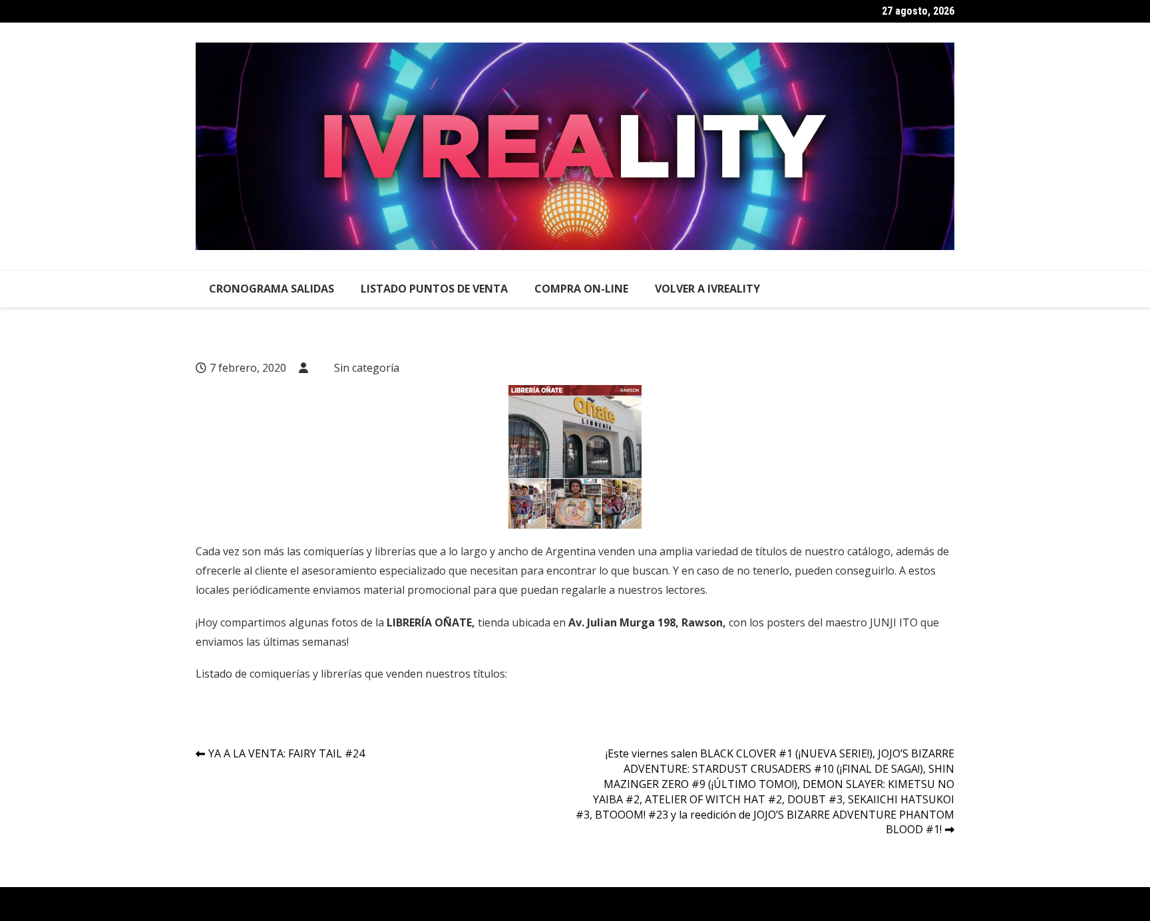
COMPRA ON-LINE (581, 288)
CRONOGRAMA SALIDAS (271, 288)
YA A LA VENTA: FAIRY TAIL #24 (286, 753)
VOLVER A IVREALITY (707, 288)
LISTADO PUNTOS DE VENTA (434, 288)
